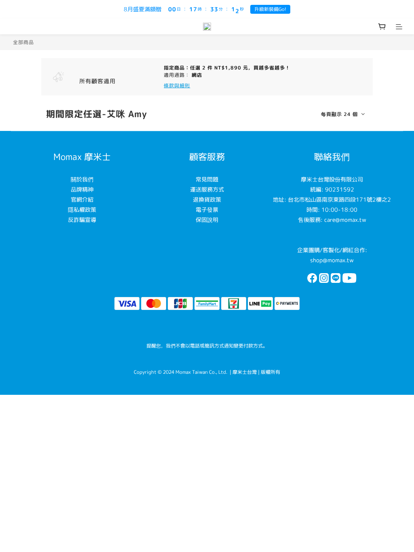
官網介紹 (82, 199)
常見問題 (207, 179)
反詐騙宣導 (82, 219)
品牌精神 (82, 189)
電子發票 (207, 209)
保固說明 (207, 219)
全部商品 (23, 42)
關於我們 (82, 179)
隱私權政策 (82, 209)
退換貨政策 (207, 199)
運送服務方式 (207, 189)
